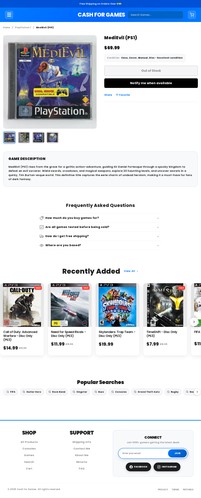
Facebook (140, 466)
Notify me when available (151, 83)
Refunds (188, 489)
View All (129, 271)
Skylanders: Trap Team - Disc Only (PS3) (117, 334)
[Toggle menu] (9, 15)
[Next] (197, 391)
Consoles (29, 448)
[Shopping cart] (192, 15)
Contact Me (81, 448)
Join (177, 453)
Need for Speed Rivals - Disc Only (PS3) (68, 334)
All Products (29, 442)
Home (6, 27)
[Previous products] (7, 321)
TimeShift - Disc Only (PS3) (162, 334)
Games (29, 455)
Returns (81, 462)
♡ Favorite (123, 95)
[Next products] (194, 321)
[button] (100, 218)
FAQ (82, 468)
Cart (29, 468)
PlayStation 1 (23, 27)
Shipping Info (81, 442)
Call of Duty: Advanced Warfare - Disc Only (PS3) (20, 336)
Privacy (163, 489)
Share (108, 95)
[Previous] (3, 391)
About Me (81, 455)
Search (29, 462)
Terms (175, 489)
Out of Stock (151, 71)
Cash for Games (101, 15)
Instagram (169, 466)
